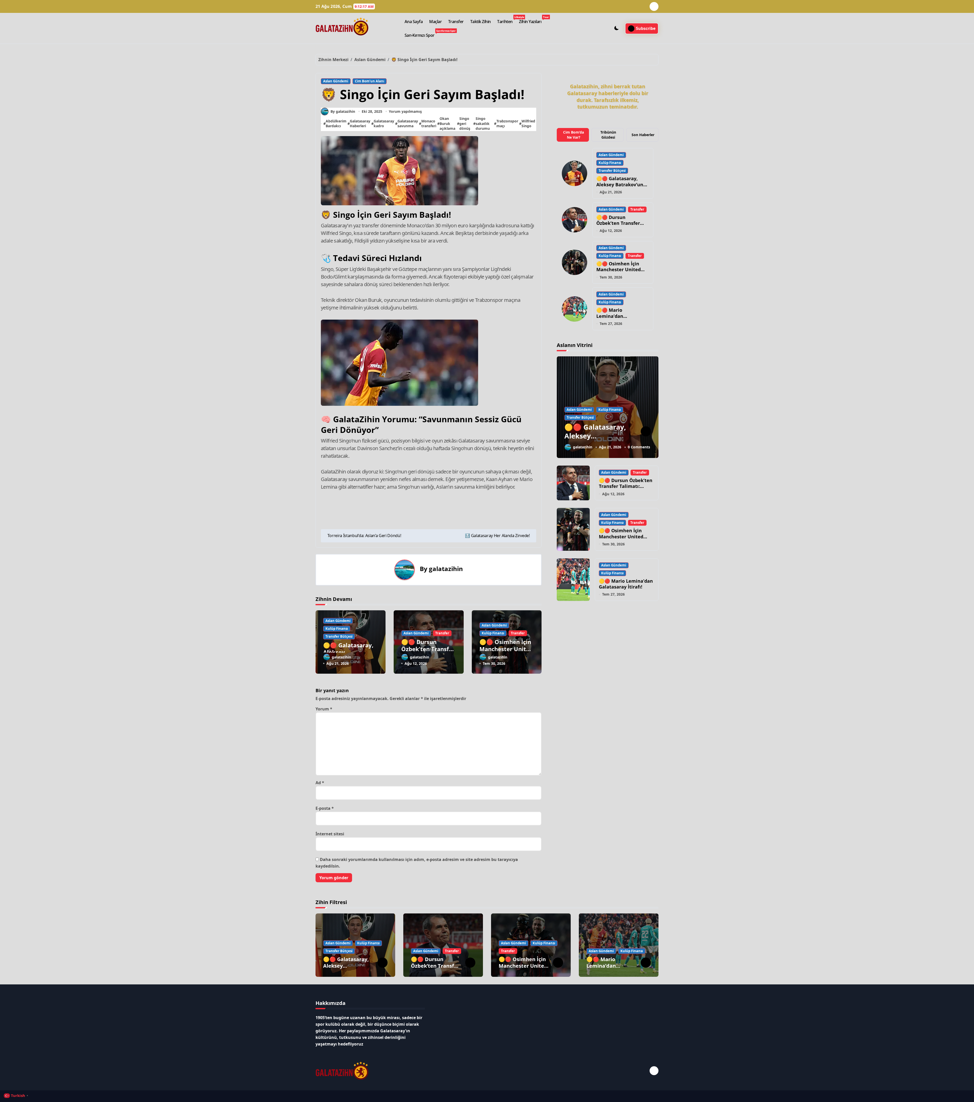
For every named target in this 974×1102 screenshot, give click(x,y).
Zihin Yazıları (532, 19)
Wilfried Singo (528, 123)
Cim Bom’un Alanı (369, 81)
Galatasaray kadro (384, 123)
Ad (320, 782)
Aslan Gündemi (335, 81)
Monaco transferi (428, 123)
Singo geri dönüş (464, 123)
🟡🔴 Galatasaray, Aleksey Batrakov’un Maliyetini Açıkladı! (619, 184)
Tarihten (506, 19)
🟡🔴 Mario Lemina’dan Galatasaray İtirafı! (618, 316)
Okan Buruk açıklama (447, 123)
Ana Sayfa (414, 21)
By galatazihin (343, 111)
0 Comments (639, 447)
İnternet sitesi (330, 834)
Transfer (456, 21)
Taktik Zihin (480, 21)
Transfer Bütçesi (339, 636)
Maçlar (435, 21)
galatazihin (446, 568)
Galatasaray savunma (407, 123)
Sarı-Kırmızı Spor (421, 33)
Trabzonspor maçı (507, 123)
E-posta (325, 808)
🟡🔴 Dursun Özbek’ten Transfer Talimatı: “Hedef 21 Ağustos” (428, 652)
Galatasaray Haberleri (360, 123)
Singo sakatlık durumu (483, 123)
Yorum (324, 709)
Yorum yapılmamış (405, 111)
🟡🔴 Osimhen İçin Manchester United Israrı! (506, 649)
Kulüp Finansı (336, 628)
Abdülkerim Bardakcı (336, 123)
